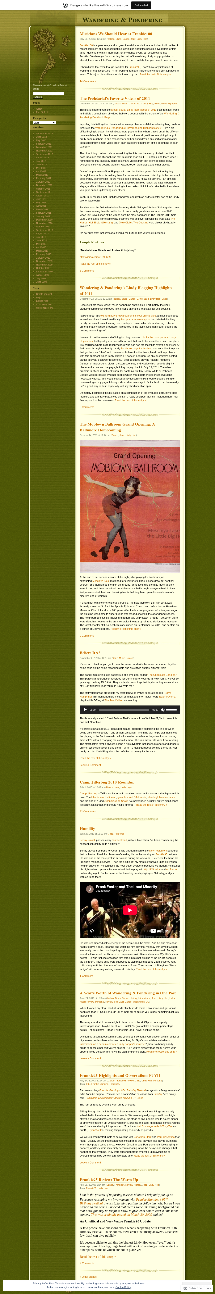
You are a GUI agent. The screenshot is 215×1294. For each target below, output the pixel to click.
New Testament (158, 850)
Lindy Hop (142, 39)
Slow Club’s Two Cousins (133, 222)
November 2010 (44, 223)
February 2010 (43, 254)
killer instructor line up (103, 797)
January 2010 (43, 257)
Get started (141, 5)
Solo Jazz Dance (122, 1001)
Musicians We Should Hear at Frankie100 (116, 34)
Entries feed (42, 301)
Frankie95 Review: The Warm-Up (109, 1179)
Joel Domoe (143, 1126)
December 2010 (44, 219)
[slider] (172, 709)
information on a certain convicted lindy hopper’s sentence (113, 1044)
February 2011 (43, 213)
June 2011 (41, 199)
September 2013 (44, 133)
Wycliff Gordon (152, 869)
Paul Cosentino (166, 1137)
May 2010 (41, 244)
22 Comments (88, 811)
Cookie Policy (123, 1287)
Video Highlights (169, 103)
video (157, 103)
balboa (111, 39)
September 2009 (44, 271)
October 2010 (43, 226)
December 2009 (44, 261)
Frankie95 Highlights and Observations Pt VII (120, 1075)
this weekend (119, 840)
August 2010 (42, 233)
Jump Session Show (115, 801)
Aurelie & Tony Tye (161, 1126)
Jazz (133, 39)
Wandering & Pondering (122, 19)
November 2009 (44, 264)
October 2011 (43, 188)
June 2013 (41, 137)
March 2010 (42, 251)
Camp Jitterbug (88, 793)
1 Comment (86, 976)
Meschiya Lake (101, 581)
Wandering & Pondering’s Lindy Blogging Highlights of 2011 (129, 128)
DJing (140, 299)
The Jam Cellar (113, 700)
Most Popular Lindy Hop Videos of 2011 (133, 109)
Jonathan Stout (142, 1137)
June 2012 (41, 164)
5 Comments (87, 270)
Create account (44, 294)
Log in (39, 297)
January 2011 (43, 216)
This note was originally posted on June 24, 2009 (115, 1098)
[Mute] (163, 710)
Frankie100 (86, 45)
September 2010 (44, 230)
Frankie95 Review (125, 1080)
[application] (130, 709)
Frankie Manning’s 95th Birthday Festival (122, 1090)
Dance (126, 39)
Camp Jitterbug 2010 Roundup (107, 782)
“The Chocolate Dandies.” (162, 674)
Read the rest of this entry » (155, 74)
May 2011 (41, 202)
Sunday (157, 1094)
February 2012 (43, 178)
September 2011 (44, 192)
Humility (87, 828)
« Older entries (88, 1276)
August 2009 (42, 275)
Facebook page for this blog (136, 348)
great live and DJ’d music (132, 797)
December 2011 (44, 185)
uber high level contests (161, 797)
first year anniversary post (135, 319)
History (133, 998)
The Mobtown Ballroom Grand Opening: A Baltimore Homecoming (117, 427)
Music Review (126, 658)
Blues (118, 39)
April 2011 (41, 206)
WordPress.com (44, 308)
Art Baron (171, 869)
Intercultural (144, 998)
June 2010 (41, 240)
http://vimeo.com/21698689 (95, 257)
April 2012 (41, 171)
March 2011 (42, 209)
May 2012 (41, 168)
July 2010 (41, 237)
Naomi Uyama (167, 696)
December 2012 (44, 147)
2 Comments (87, 1263)
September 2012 (44, 154)
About (39, 109)
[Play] (85, 710)
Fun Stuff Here (43, 112)
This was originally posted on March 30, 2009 (121, 1214)
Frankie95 (134, 67)
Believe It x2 (90, 653)
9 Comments (87, 407)
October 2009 (43, 268)
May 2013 (41, 140)
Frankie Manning (99, 1084)
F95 (88, 1084)
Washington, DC (141, 1001)
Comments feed (44, 304)
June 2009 (41, 282)
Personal (119, 833)
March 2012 (42, 175)
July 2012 (41, 161)
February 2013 (43, 143)
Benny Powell (88, 840)
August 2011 (42, 195)
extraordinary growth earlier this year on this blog (128, 315)
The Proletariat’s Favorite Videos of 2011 (115, 98)
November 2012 (44, 150)
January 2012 (43, 182)
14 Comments (88, 81)
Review (109, 1001)
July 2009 (41, 278)
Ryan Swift (95, 1130)
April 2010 (41, 247)
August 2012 (42, 157)
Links (164, 299)
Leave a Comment (90, 765)
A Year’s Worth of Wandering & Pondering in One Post (128, 993)
